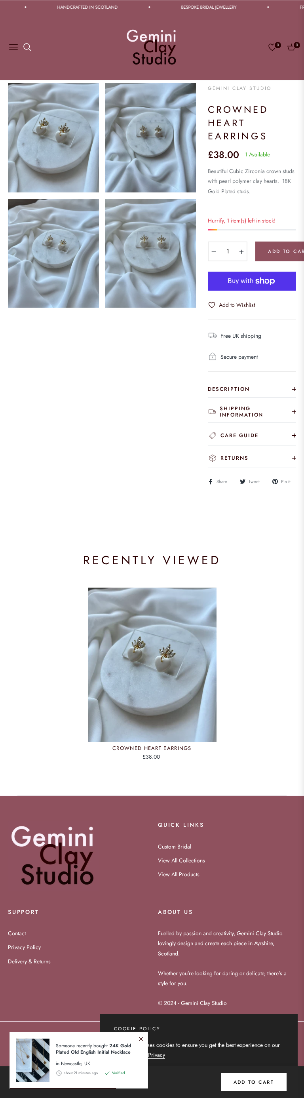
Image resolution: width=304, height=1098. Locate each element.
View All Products (179, 874)
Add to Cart (254, 1082)
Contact (17, 933)
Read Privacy (150, 1055)
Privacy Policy (24, 947)
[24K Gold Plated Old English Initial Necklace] (29, 1060)
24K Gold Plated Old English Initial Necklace (93, 1049)
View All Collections (181, 860)
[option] (53, 137)
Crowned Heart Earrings (152, 748)
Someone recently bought (93, 1049)
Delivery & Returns (29, 961)
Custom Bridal (174, 847)
